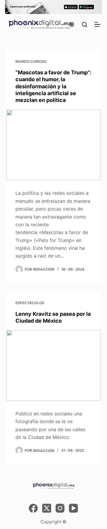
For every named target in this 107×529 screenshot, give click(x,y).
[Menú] (97, 24)
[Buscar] (84, 24)
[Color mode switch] (72, 24)
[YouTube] (73, 508)
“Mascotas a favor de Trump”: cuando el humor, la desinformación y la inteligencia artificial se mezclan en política (53, 86)
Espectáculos (29, 303)
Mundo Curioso (31, 61)
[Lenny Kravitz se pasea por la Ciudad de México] (54, 365)
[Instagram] (60, 508)
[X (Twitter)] (46, 508)
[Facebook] (33, 508)
